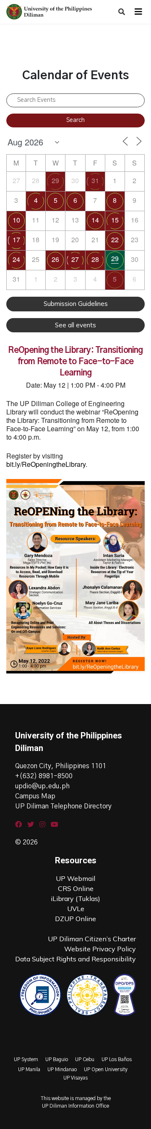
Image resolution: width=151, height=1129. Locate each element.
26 (55, 259)
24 (16, 259)
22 (115, 239)
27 (75, 259)
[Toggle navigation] (138, 11)
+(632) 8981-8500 (44, 776)
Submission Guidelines (76, 304)
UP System (26, 1059)
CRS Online (76, 888)
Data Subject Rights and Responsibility (75, 959)
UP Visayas (75, 1077)
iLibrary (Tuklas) (75, 898)
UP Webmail (75, 878)
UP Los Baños (117, 1059)
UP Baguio (56, 1059)
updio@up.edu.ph (42, 786)
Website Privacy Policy (100, 949)
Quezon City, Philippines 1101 (60, 766)
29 (55, 180)
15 (115, 220)
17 (16, 239)
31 (95, 180)
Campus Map (35, 796)
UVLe (75, 908)
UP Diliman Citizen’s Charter (92, 939)
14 (95, 220)
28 (95, 259)
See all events (75, 325)
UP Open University (106, 1069)
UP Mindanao (62, 1069)
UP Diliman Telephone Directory (63, 806)
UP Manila (29, 1069)
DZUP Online (75, 918)
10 (16, 220)
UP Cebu (84, 1059)
